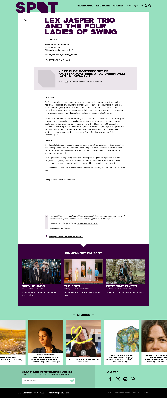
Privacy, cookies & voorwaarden (125, 393)
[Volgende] (93, 315)
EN (55, 39)
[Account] (145, 7)
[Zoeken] (149, 6)
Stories (118, 5)
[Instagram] (118, 379)
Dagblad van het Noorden (87, 223)
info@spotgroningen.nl (59, 393)
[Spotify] (125, 379)
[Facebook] (110, 379)
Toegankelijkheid (143, 393)
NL (51, 39)
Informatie (103, 5)
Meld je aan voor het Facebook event (66, 236)
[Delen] (25, 19)
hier (66, 81)
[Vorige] (73, 315)
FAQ (109, 393)
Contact (129, 6)
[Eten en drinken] (142, 6)
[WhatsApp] (132, 379)
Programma (85, 5)
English (136, 6)
